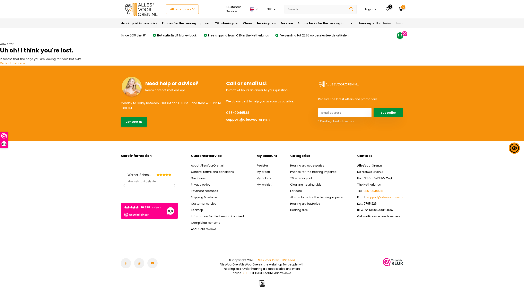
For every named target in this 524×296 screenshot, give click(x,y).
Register (262, 165)
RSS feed (288, 260)
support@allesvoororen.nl (248, 119)
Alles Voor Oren (268, 260)
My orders (264, 172)
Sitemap (197, 210)
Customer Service (233, 9)
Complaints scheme (205, 223)
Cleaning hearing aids (259, 23)
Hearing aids (299, 210)
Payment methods (204, 191)
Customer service (204, 204)
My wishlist (264, 185)
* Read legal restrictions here (336, 121)
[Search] (351, 9)
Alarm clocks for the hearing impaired (326, 23)
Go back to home (12, 63)
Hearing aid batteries (375, 23)
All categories (180, 9)
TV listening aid (226, 23)
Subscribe (388, 113)
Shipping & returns (204, 197)
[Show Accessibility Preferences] (514, 148)
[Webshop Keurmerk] (393, 262)
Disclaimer (198, 178)
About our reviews (204, 229)
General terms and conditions (212, 172)
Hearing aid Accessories (139, 23)
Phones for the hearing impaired (186, 23)
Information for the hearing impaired (217, 216)
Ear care (287, 23)
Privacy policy (200, 185)
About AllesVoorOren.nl (207, 165)
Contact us (133, 122)
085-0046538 (237, 112)
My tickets (264, 178)
